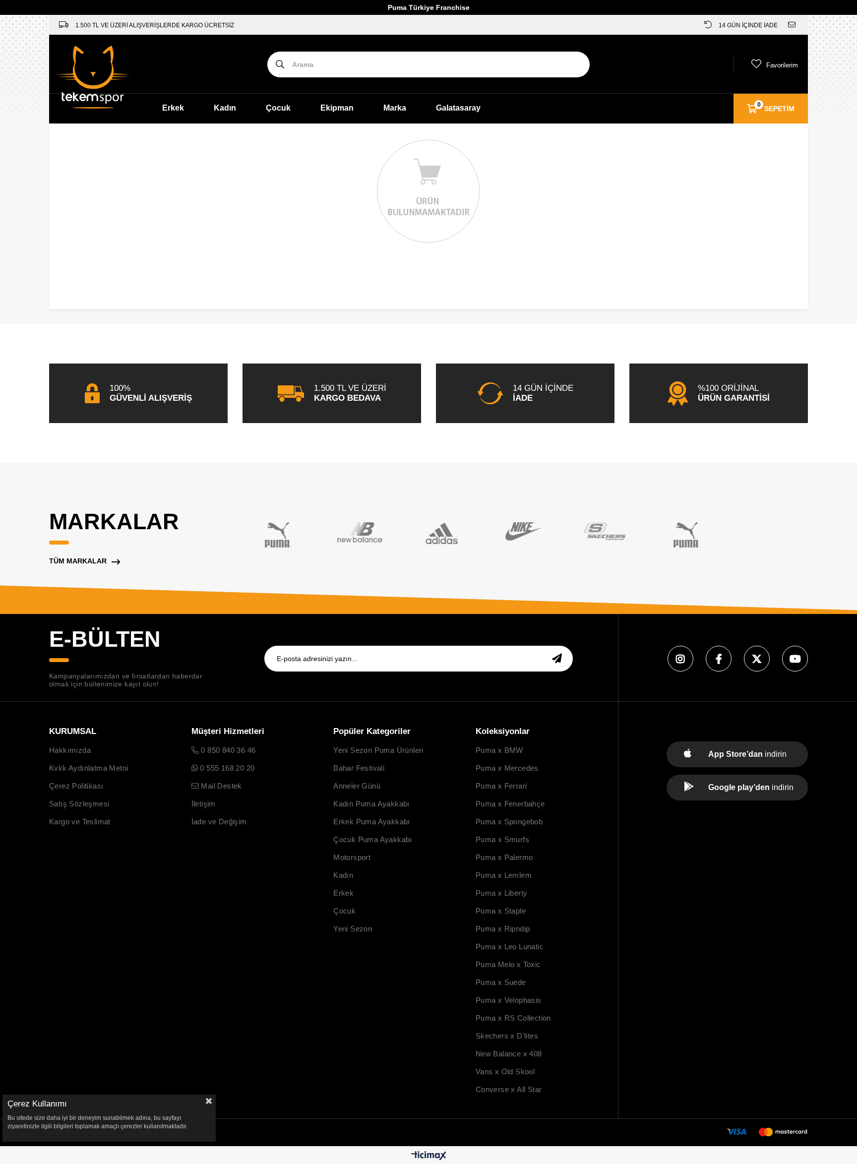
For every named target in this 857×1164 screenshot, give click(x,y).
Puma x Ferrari (501, 786)
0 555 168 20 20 (226, 768)
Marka (394, 108)
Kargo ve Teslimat (80, 821)
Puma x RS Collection (513, 1018)
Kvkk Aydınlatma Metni (88, 768)
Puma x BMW (499, 750)
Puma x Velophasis (509, 1000)
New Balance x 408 (509, 1053)
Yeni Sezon (352, 928)
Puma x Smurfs (502, 839)
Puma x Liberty (502, 893)
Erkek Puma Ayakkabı (371, 821)
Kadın (225, 108)
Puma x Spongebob (509, 821)
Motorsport (351, 857)
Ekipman (337, 108)
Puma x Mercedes (507, 768)
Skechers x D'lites (507, 1036)
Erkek (173, 108)
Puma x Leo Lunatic (510, 946)
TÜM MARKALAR (78, 561)
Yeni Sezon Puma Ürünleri (378, 750)
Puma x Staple (501, 911)
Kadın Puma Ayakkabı (371, 803)
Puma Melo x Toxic (508, 964)
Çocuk (278, 108)
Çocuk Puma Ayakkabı (372, 839)
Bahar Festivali (358, 768)
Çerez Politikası (76, 786)
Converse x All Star (509, 1089)
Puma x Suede (501, 982)
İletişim (203, 803)
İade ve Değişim (219, 821)
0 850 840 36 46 (227, 750)
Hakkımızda (70, 750)
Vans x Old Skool (505, 1071)
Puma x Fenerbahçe (510, 803)
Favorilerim (782, 65)
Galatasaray (458, 108)
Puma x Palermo (504, 857)
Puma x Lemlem (504, 875)
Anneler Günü (356, 786)
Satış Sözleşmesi (79, 803)
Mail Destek (220, 786)
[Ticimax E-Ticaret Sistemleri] (428, 1156)
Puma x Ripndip (503, 928)
